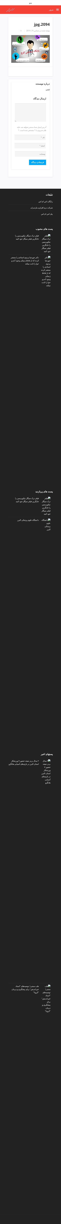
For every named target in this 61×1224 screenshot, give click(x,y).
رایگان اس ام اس (45, 201)
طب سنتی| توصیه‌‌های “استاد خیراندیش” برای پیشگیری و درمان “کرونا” (25, 989)
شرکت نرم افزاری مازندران (41, 207)
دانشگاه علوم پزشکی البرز (28, 520)
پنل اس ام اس (47, 214)
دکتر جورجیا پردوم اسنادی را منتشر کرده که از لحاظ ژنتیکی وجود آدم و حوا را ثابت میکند (25, 260)
